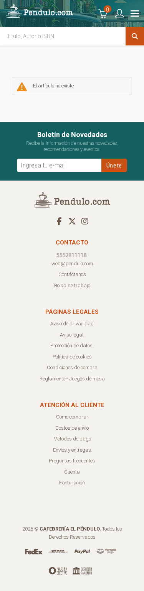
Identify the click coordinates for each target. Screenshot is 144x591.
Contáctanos (72, 274)
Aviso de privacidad (72, 323)
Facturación (72, 483)
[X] (72, 221)
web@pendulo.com (72, 263)
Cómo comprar (72, 417)
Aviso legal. (72, 335)
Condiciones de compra (72, 367)
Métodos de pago (72, 439)
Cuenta (72, 472)
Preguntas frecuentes (72, 461)
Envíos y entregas (72, 450)
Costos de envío (72, 428)
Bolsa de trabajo (72, 285)
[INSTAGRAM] (85, 221)
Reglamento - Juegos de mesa (72, 379)
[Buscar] (135, 36)
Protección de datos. (72, 345)
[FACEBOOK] (59, 221)
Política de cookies (72, 357)
